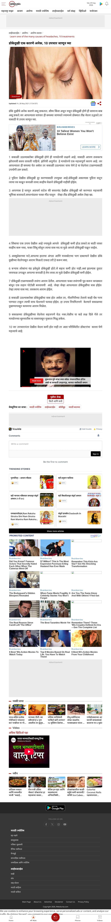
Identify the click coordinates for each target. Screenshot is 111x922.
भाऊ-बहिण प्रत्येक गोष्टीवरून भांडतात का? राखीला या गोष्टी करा (17, 720)
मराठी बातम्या (74, 407)
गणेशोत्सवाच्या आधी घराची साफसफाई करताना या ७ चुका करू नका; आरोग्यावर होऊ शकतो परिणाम (95, 720)
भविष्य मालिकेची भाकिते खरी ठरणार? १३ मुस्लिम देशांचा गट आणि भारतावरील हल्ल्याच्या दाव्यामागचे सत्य (56, 720)
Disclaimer (59, 902)
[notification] (106, 3)
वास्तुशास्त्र (14, 840)
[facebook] (46, 824)
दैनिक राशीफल (16, 849)
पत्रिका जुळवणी (16, 844)
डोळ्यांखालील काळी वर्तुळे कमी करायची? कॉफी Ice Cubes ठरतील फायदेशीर (75, 792)
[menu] (4, 4)
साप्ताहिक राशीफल (18, 858)
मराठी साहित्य (16, 887)
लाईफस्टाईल (58, 11)
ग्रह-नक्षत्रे (14, 835)
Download (16, 96)
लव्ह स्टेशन (15, 882)
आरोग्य (29, 11)
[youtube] (58, 824)
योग (12, 878)
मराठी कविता (16, 891)
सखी (12, 873)
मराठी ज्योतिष (42, 11)
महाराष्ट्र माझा (7, 11)
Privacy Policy (83, 902)
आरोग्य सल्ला (36, 32)
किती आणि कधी (55, 401)
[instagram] (64, 824)
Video (16, 728)
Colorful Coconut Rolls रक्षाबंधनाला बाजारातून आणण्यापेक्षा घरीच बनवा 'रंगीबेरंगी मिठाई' (95, 792)
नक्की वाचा (18, 701)
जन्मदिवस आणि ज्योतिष (20, 862)
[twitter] (52, 824)
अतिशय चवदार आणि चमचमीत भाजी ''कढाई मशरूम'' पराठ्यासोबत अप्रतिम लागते (15, 792)
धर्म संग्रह (71, 11)
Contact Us (70, 902)
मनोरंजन (93, 11)
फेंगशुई (13, 853)
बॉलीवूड (62, 407)
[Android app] (55, 808)
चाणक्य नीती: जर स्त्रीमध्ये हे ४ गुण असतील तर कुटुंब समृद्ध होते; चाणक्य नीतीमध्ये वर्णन (36, 720)
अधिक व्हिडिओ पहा (18, 733)
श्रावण (20, 11)
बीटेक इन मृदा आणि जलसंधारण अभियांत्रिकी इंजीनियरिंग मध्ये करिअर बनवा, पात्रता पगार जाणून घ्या (56, 792)
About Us (37, 902)
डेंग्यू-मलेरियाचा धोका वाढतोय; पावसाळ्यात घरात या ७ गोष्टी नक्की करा (76, 720)
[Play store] (101, 3)
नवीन (15, 773)
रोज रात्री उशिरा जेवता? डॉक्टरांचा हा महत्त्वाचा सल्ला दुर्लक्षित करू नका (36, 792)
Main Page (26, 902)
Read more (36, 381)
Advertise (48, 902)
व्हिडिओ (82, 11)
